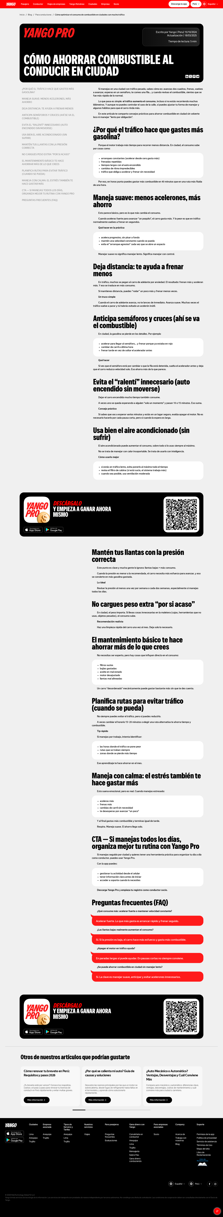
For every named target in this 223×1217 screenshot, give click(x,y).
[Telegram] (197, 76)
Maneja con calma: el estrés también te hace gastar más (47, 182)
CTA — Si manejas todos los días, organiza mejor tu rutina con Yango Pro (48, 192)
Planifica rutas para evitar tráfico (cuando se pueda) (45, 172)
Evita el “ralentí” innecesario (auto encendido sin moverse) (45, 127)
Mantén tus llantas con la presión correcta (44, 146)
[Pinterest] (194, 76)
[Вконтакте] (209, 1183)
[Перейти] (50, 1086)
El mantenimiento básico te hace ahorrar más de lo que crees (43, 163)
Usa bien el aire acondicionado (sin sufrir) (44, 136)
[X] (190, 76)
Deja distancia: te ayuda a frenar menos (47, 108)
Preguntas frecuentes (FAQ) (40, 200)
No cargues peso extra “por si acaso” (46, 154)
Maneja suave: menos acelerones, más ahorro (46, 101)
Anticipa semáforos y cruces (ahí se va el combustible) (48, 117)
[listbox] (179, 1184)
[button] (38, 4)
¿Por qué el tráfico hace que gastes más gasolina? (48, 91)
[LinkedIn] (186, 76)
